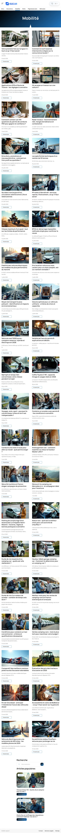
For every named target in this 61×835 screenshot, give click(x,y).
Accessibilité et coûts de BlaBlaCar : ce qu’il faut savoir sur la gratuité (45, 704)
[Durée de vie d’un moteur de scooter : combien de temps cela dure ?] (15, 585)
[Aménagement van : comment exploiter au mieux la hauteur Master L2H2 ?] (45, 437)
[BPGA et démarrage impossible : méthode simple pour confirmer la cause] (45, 219)
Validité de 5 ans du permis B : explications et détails (43, 339)
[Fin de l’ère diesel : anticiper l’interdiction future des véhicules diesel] (15, 692)
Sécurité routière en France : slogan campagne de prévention (14, 485)
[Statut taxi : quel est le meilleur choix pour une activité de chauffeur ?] (45, 510)
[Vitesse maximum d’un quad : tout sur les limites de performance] (15, 219)
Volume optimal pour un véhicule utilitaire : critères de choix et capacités (45, 304)
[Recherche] (52, 3)
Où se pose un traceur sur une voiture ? (43, 86)
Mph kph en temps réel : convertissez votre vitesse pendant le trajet (12, 377)
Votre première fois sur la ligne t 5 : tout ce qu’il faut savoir (15, 50)
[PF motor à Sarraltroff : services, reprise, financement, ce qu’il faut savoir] (45, 182)
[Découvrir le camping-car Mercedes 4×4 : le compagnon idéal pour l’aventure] (45, 474)
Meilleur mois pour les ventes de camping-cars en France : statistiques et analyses (44, 597)
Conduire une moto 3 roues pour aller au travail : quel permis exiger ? (15, 450)
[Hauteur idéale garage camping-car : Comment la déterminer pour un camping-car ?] (45, 549)
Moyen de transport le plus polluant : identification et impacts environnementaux (15, 304)
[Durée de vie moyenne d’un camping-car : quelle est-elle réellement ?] (15, 549)
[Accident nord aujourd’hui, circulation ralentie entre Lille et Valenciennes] (15, 182)
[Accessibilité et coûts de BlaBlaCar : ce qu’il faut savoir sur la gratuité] (45, 692)
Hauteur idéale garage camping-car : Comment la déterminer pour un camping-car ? (45, 561)
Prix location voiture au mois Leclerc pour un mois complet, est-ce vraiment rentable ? (45, 267)
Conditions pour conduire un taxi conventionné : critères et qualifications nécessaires (14, 634)
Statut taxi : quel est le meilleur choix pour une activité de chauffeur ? (44, 522)
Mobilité (5, 45)
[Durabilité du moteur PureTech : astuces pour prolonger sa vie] (45, 729)
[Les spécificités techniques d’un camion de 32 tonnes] (45, 146)
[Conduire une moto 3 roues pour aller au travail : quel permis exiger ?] (15, 437)
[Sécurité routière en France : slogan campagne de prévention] (15, 474)
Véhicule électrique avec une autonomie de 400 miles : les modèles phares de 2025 (13, 741)
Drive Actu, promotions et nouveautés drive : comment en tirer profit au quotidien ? (14, 158)
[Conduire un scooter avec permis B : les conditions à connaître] (45, 401)
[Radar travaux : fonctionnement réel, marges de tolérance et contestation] (45, 109)
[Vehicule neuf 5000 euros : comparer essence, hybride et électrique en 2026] (15, 328)
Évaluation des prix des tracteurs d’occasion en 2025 (45, 669)
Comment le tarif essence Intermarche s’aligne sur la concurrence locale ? (42, 51)
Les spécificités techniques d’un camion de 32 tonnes (44, 157)
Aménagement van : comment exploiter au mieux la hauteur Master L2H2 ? (43, 450)
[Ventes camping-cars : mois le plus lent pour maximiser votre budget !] (45, 622)
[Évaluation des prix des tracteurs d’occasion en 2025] (45, 658)
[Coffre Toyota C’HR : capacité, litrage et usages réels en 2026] (45, 364)
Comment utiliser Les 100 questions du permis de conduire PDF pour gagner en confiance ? (14, 122)
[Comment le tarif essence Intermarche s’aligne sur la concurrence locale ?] (45, 39)
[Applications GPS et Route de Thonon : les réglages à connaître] (15, 75)
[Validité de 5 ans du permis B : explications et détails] (45, 328)
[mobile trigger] (3, 3)
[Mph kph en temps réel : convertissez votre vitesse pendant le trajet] (15, 364)
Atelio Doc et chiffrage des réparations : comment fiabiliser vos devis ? (30, 816)
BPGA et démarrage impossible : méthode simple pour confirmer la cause (45, 231)
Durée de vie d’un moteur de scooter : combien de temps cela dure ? (14, 597)
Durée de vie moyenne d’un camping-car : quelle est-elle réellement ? (13, 561)
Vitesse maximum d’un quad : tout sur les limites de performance (15, 230)
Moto (20, 775)
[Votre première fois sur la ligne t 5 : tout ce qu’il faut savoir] (15, 39)
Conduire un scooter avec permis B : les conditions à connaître (45, 412)
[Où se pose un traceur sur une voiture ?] (45, 75)
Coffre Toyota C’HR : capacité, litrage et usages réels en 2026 (44, 376)
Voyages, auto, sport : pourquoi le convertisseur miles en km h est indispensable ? (14, 413)
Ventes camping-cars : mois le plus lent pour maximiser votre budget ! (45, 633)
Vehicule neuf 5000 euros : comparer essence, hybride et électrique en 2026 (13, 340)
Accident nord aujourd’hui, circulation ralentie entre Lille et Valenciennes (14, 194)
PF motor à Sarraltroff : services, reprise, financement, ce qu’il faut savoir (45, 194)
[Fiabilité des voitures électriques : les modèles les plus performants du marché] (15, 255)
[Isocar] (11, 3)
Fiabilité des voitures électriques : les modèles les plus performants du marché (15, 267)
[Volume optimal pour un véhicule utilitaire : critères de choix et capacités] (45, 292)
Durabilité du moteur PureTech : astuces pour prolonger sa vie (44, 740)
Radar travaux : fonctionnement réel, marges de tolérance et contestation (44, 122)
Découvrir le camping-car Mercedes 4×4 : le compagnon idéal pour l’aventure (45, 486)
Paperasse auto (24, 800)
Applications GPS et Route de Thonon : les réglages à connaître (14, 86)
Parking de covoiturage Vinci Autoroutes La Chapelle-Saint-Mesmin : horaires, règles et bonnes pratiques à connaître (13, 523)
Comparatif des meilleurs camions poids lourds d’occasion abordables (15, 669)
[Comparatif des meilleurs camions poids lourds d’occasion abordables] (15, 658)
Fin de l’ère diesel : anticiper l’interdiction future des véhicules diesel (15, 705)
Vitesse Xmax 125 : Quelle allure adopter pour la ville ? (30, 790)
